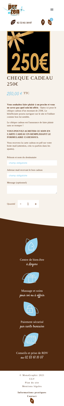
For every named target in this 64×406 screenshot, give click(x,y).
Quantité (11, 204)
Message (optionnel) (17, 182)
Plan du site (32, 383)
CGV (32, 379)
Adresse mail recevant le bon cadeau (25, 170)
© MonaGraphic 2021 (32, 375)
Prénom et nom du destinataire (22, 157)
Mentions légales (32, 386)
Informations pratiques (32, 392)
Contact (32, 396)
